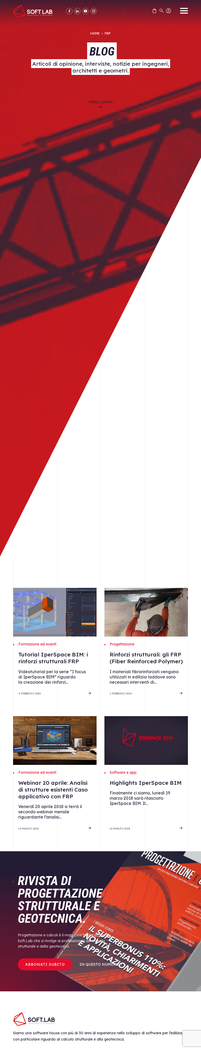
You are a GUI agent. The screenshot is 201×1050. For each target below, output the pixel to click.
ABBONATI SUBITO (45, 964)
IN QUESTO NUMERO (99, 964)
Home (95, 33)
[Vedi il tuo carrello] (154, 11)
